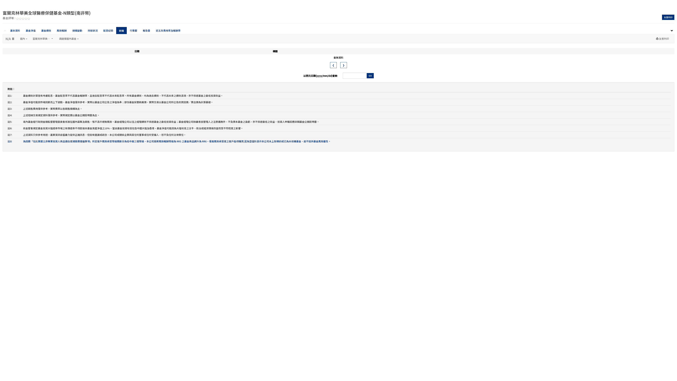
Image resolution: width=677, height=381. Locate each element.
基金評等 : (9, 18)
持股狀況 (93, 30)
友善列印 (668, 17)
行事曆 (133, 30)
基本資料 (15, 30)
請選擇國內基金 (68, 38)
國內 (23, 38)
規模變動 (77, 30)
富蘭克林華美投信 (42, 38)
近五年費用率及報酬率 (168, 30)
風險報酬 (62, 30)
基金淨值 (31, 30)
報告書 (146, 30)
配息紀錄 (108, 30)
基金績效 (46, 30)
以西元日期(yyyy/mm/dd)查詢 (320, 75)
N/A (8, 38)
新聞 (121, 30)
